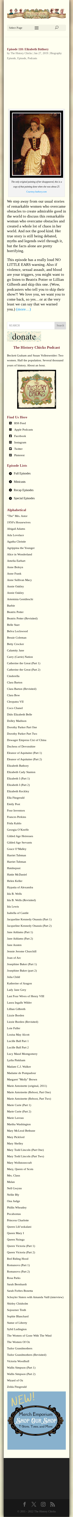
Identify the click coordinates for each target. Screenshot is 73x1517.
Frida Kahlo (14, 823)
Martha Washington (19, 1124)
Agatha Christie (16, 541)
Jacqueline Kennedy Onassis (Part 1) (29, 919)
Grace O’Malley (16, 848)
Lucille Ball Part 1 (18, 1041)
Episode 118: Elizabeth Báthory (28, 49)
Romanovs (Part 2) (18, 1271)
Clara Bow (13, 695)
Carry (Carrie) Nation (20, 656)
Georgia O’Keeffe (18, 829)
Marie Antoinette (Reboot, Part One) (29, 1092)
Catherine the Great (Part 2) (23, 669)
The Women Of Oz (18, 1342)
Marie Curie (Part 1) (19, 1105)
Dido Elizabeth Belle (19, 714)
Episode (21, 58)
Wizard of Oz (15, 1380)
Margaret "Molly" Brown (22, 1079)
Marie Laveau (15, 1117)
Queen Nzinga (16, 1239)
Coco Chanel (15, 708)
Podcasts (32, 58)
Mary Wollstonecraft (19, 1162)
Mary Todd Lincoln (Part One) (25, 1149)
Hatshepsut (13, 868)
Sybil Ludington (17, 1329)
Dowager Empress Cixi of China (26, 740)
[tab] (36, 474)
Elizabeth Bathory (18, 765)
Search (60, 325)
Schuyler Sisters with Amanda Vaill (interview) (35, 1297)
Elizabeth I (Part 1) (18, 778)
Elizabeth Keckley (18, 791)
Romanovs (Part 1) (18, 1265)
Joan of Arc (14, 957)
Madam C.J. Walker (19, 1066)
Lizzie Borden (15, 1015)
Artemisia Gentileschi (20, 599)
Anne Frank (14, 573)
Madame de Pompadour (21, 1073)
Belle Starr (13, 624)
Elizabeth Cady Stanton (21, 772)
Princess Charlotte (18, 1220)
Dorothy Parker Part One (22, 727)
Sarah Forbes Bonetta (20, 1290)
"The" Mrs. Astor (17, 516)
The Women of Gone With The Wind (29, 1335)
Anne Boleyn (15, 567)
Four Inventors (16, 810)
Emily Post (13, 804)
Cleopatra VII (15, 701)
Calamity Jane (15, 650)
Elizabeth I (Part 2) (18, 784)
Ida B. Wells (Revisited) (21, 900)
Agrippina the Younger (21, 548)
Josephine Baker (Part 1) (22, 964)
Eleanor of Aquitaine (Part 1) (24, 752)
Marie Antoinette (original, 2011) (27, 1085)
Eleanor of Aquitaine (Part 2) (24, 759)
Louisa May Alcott (18, 1034)
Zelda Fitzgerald (17, 1386)
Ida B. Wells (14, 893)
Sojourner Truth (16, 1310)
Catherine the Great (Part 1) (23, 663)
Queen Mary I (15, 1233)
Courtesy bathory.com (36, 191)
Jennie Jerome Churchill (21, 951)
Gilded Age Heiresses (20, 836)
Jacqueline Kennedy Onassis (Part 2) (29, 925)
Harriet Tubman (16, 855)
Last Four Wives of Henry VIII (25, 996)
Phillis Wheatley (17, 1207)
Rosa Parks (13, 1277)
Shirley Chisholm (17, 1303)
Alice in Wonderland (19, 554)
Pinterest (19, 455)
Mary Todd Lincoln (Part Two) (25, 1156)
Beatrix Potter (15, 612)
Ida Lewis (13, 906)
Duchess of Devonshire (21, 746)
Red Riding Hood (17, 1258)
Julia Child (13, 977)
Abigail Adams (16, 528)
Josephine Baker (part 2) (22, 970)
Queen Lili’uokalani (19, 1226)
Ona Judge (13, 1201)
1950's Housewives (19, 522)
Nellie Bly (13, 1194)
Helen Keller (14, 880)
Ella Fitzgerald (16, 797)
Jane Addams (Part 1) (20, 932)
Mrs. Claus (13, 1175)
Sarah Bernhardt (17, 1284)
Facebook (20, 436)
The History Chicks (21, 53)
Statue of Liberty (17, 1322)
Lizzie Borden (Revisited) (22, 1021)
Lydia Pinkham (16, 1060)
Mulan (11, 1181)
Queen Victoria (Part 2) (21, 1252)
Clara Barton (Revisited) (21, 688)
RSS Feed (20, 423)
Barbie (11, 605)
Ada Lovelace (15, 535)
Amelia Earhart (16, 560)
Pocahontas (14, 1213)
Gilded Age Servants (19, 842)
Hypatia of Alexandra (20, 887)
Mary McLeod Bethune (21, 1130)
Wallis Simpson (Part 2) (21, 1374)
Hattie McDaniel (17, 874)
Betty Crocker (15, 644)
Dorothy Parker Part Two (22, 733)
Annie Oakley (15, 586)
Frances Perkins (16, 816)
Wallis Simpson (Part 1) (21, 1367)
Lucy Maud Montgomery (22, 1053)
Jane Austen (14, 945)
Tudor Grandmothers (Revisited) (26, 1354)
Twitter (18, 448)
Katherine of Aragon (19, 983)
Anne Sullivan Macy (19, 580)
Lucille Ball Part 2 (18, 1047)
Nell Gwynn (14, 1188)
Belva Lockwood (17, 631)
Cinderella (13, 676)
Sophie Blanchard (18, 1316)
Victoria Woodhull (18, 1361)
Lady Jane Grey (16, 989)
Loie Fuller (13, 1028)
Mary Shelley (15, 1143)
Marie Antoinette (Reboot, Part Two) (29, 1098)
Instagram (20, 442)
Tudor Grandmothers (19, 1348)
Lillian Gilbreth (16, 1009)
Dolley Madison (16, 720)
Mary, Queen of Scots (20, 1169)
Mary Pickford (16, 1137)
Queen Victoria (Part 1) (21, 1245)
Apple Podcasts (23, 429)
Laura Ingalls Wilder (19, 1002)
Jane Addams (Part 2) (20, 938)
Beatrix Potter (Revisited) (22, 618)
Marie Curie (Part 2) (19, 1111)
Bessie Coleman (16, 637)
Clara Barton (14, 682)
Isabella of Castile (18, 913)
